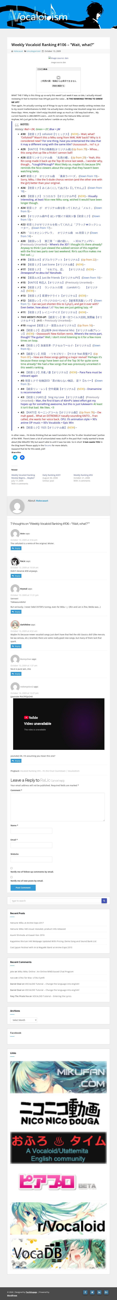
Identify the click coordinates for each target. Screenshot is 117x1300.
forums (48, 445)
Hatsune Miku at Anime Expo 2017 (27, 922)
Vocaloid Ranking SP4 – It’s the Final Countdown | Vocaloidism (49, 771)
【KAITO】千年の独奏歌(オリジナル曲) (49, 149)
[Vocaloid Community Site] (58, 1183)
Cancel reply (57, 780)
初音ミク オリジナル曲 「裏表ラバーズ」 (52, 176)
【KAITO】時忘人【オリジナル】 (46, 282)
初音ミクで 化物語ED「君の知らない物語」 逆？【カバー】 (59, 380)
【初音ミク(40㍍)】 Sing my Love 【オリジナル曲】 (55, 397)
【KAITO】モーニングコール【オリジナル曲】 (52, 412)
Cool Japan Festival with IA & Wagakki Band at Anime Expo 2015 (41, 947)
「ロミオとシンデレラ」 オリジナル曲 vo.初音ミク (58, 232)
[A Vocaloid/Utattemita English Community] (58, 1147)
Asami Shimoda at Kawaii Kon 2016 (27, 935)
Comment (16, 790)
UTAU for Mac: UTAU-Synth (31, 977)
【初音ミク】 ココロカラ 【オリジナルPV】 (52, 196)
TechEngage (31, 1292)
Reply (17, 548)
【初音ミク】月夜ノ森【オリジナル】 (47, 372)
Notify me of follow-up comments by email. (32, 871)
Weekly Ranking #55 (83, 475)
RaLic (45, 780)
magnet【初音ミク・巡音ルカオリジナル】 (52, 325)
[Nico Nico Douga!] (58, 1112)
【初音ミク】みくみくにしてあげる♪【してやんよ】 (57, 187)
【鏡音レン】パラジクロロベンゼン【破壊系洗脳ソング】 (60, 300)
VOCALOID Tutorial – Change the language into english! (52, 984)
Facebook (15, 1033)
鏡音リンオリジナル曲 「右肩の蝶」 (48, 157)
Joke (12, 971)
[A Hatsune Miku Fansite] (58, 1077)
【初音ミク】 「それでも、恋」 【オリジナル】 (56, 269)
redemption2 (26, 686)
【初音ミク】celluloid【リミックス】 (48, 134)
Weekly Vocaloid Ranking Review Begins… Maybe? (23, 476)
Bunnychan (25, 659)
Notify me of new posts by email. (27, 880)
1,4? (51, 307)
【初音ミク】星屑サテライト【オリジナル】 (52, 295)
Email (14, 839)
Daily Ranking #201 (52, 475)
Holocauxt (19, 51)
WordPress (12, 1295)
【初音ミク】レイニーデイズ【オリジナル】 (52, 312)
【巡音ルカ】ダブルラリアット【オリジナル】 (54, 259)
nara (12, 977)
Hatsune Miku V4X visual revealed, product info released (38, 929)
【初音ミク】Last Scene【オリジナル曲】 (51, 264)
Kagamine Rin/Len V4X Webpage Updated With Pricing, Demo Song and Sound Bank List (53, 941)
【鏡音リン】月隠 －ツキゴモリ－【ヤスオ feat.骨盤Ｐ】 (59, 353)
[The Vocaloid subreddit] (58, 1218)
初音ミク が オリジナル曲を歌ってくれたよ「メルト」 (60, 208)
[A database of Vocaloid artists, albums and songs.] (58, 1253)
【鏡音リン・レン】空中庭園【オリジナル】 (51, 389)
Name (14, 825)
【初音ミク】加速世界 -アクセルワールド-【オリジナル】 (58, 345)
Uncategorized (34, 51)
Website (15, 854)
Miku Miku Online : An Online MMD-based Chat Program (45, 971)
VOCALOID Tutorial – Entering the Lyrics (52, 996)
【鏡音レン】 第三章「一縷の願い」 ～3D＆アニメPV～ (61, 241)
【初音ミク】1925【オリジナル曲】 (46, 427)
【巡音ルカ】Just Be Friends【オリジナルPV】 (54, 277)
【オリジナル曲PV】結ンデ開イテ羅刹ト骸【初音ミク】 (59, 216)
